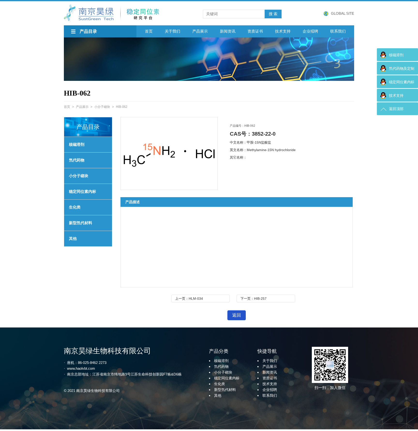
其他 (73, 238)
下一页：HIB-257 (253, 298)
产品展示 (200, 31)
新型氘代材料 (80, 223)
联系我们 (338, 31)
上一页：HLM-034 (189, 298)
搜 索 (273, 14)
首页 (149, 31)
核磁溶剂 (76, 144)
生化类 (75, 207)
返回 (236, 315)
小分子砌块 (102, 107)
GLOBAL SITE (342, 13)
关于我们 (172, 31)
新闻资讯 (227, 31)
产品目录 (88, 31)
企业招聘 (310, 31)
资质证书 (255, 31)
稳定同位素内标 (226, 378)
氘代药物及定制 (401, 68)
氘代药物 (76, 160)
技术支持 (283, 31)
